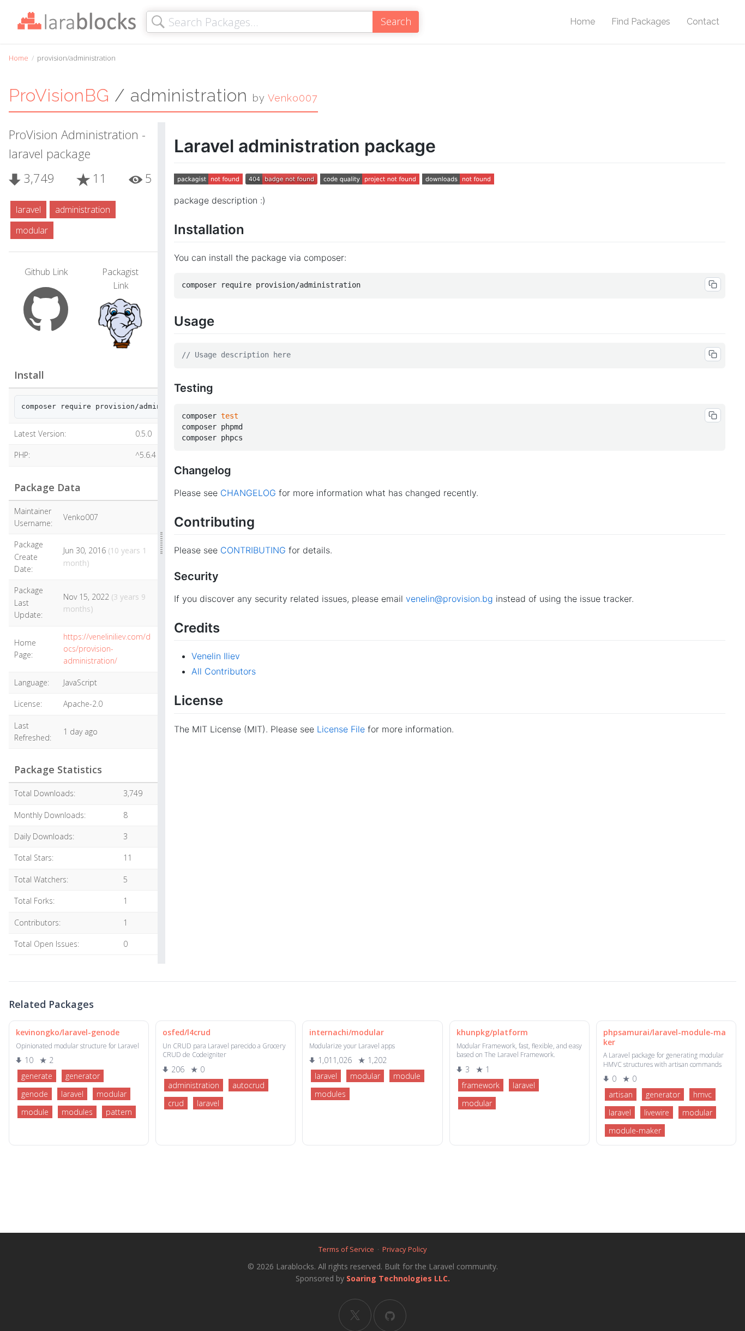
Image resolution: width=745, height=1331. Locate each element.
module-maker (635, 1130)
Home (582, 21)
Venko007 (293, 98)
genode (34, 1094)
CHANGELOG (248, 492)
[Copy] (713, 284)
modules (77, 1112)
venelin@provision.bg (449, 598)
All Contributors (223, 671)
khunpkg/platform (492, 1032)
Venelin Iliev (215, 655)
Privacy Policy (404, 1249)
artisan (621, 1094)
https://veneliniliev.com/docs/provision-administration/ (107, 648)
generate (36, 1076)
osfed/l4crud (187, 1032)
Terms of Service (346, 1249)
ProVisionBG (59, 95)
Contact (703, 21)
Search (396, 21)
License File (341, 729)
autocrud (248, 1085)
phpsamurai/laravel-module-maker (664, 1037)
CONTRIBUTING (253, 550)
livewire (656, 1112)
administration (82, 210)
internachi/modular (346, 1032)
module (35, 1112)
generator (82, 1076)
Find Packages (640, 21)
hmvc (702, 1094)
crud (176, 1103)
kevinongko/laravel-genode (67, 1032)
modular (32, 230)
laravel (28, 210)
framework (481, 1085)
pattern (119, 1112)
